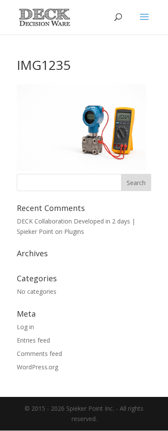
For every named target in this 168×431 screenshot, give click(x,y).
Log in (25, 327)
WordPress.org (37, 367)
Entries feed (33, 340)
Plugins (74, 231)
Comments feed (39, 353)
